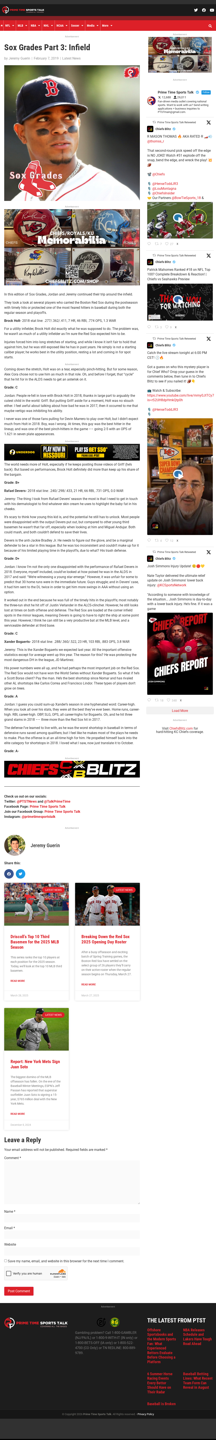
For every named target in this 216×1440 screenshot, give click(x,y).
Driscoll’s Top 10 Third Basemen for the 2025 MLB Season (35, 942)
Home (1, 25)
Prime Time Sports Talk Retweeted (176, 122)
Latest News (71, 58)
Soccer (75, 25)
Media (90, 25)
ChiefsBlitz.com (181, 728)
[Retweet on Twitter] (154, 122)
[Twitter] (196, 10)
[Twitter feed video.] (180, 220)
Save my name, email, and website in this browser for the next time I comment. (66, 1261)
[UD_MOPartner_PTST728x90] (72, 459)
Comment (12, 1158)
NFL (7, 25)
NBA (33, 25)
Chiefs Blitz (163, 129)
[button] (210, 26)
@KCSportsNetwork (171, 585)
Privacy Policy (146, 1414)
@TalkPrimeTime (57, 801)
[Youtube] (212, 10)
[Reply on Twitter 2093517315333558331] (150, 244)
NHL (46, 25)
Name (9, 1211)
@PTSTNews (27, 801)
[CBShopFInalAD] (72, 284)
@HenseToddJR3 (165, 184)
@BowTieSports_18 (186, 198)
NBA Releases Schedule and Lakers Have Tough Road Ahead (197, 1337)
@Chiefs (158, 174)
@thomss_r (155, 141)
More (105, 25)
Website (10, 1244)
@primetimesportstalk (38, 817)
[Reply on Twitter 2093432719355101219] (150, 541)
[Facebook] (204, 10)
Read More (18, 980)
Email (9, 1228)
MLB (20, 25)
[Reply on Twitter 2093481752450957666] (150, 327)
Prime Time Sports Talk (48, 807)
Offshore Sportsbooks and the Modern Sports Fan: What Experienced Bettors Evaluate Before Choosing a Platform (161, 1346)
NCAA (60, 25)
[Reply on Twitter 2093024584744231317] (150, 700)
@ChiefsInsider (163, 193)
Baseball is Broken (161, 1404)
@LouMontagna (164, 189)
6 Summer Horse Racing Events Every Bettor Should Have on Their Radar (160, 1383)
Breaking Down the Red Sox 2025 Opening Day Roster (105, 939)
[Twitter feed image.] (180, 654)
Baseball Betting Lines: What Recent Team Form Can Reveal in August (198, 1381)
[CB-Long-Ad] (72, 776)
